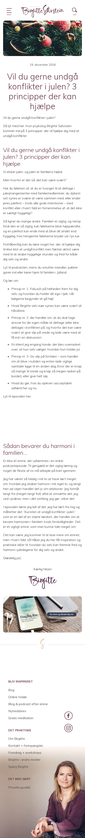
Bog (11, 690)
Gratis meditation (20, 718)
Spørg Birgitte (18, 766)
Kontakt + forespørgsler (25, 745)
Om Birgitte (16, 738)
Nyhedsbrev (17, 711)
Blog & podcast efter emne (28, 704)
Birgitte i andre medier (24, 759)
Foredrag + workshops (24, 752)
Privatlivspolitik (19, 787)
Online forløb (17, 697)
